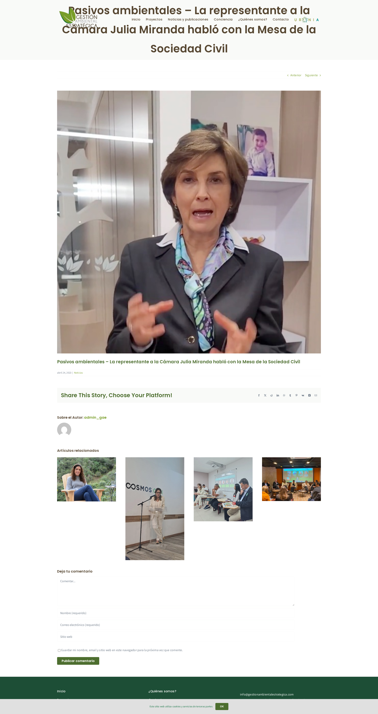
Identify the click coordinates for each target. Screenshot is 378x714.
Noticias (78, 372)
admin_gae (95, 417)
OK (222, 706)
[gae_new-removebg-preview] (78, 8)
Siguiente (311, 75)
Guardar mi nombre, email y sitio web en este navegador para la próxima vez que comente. (122, 650)
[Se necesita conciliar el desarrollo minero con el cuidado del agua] (86, 459)
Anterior (295, 75)
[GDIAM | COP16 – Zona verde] (223, 459)
